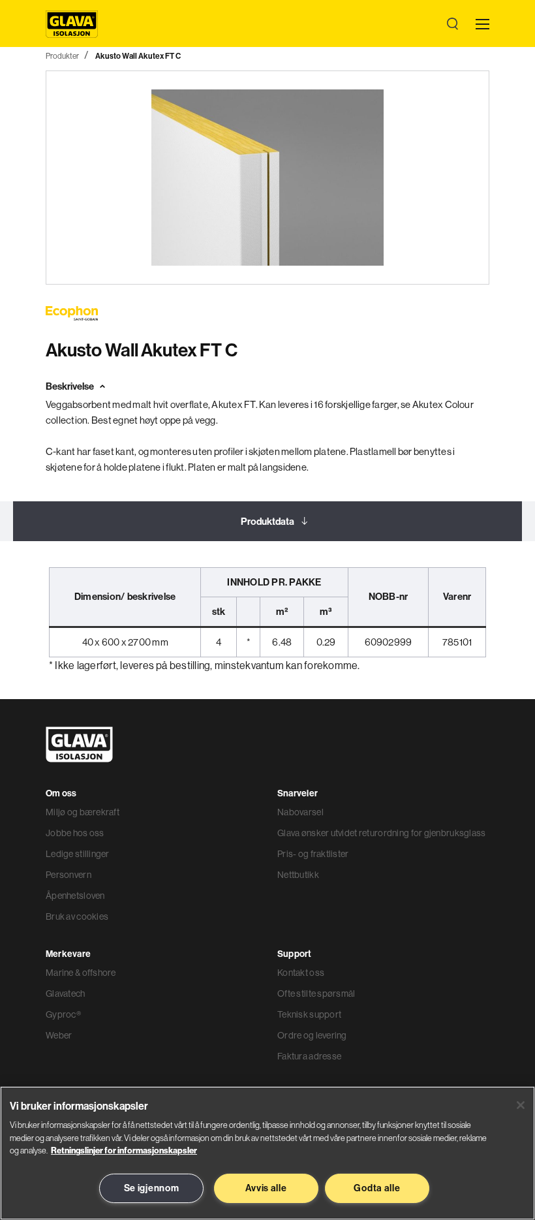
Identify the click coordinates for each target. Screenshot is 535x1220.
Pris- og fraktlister (313, 854)
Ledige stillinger (78, 854)
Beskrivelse (70, 386)
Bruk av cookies (77, 916)
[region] (267, 1153)
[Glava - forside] (72, 24)
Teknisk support (309, 1014)
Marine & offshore (81, 972)
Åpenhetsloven (75, 895)
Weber (59, 1035)
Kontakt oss (300, 972)
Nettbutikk (298, 875)
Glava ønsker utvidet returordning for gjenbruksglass (381, 833)
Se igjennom (151, 1188)
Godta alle (377, 1188)
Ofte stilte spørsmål (316, 993)
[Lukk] (520, 1105)
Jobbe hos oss (75, 833)
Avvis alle (265, 1188)
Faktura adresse (309, 1056)
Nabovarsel (300, 812)
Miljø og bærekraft (82, 812)
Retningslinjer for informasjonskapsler (124, 1150)
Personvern (68, 875)
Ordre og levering (312, 1035)
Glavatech (65, 993)
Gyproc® (63, 1014)
